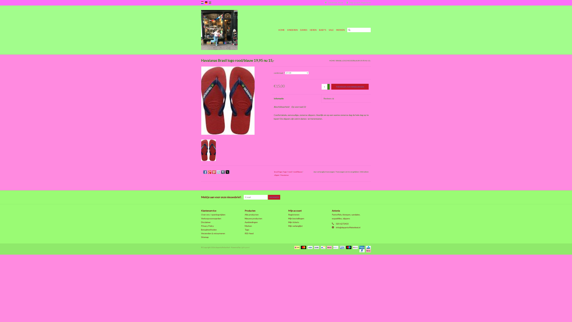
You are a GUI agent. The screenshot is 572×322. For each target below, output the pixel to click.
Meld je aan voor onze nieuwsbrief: (221, 197)
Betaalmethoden (209, 229)
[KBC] (368, 247)
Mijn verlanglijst (295, 226)
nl (202, 2)
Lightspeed (245, 247)
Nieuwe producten (253, 218)
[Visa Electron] (342, 247)
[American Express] (361, 247)
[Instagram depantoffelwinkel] (368, 197)
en (210, 2)
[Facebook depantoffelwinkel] (337, 197)
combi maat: (279, 73)
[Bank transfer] (316, 247)
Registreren (293, 214)
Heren (313, 30)
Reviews (329, 98)
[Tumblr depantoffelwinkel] (363, 197)
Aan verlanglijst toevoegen (324, 172)
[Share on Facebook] (205, 172)
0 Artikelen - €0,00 (335, 2)
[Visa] (309, 247)
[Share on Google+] (209, 172)
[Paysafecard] (335, 247)
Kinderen (292, 30)
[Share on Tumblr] (223, 172)
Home (281, 30)
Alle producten (252, 214)
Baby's (322, 30)
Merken (340, 30)
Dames (303, 30)
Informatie (279, 98)
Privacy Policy (207, 226)
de (206, 2)
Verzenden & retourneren (213, 233)
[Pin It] (214, 172)
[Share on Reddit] (218, 172)
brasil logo (278, 172)
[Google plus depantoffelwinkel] (347, 197)
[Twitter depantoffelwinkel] (342, 197)
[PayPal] (361, 250)
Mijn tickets (293, 222)
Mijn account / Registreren (360, 2)
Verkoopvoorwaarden (211, 218)
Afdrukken (364, 172)
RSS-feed (249, 233)
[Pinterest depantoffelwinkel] (352, 197)
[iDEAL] (296, 247)
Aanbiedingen (251, 222)
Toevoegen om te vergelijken (347, 172)
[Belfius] (355, 247)
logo (285, 172)
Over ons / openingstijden (213, 214)
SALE (331, 30)
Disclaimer (206, 222)
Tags (247, 229)
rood (290, 172)
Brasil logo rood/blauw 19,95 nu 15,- (353, 60)
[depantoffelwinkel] (225, 30)
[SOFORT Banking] (329, 247)
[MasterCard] (303, 247)
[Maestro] (348, 247)
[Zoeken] (349, 30)
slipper (276, 175)
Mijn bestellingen (296, 218)
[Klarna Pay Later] (368, 250)
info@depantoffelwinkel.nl (348, 227)
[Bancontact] (323, 247)
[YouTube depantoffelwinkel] (358, 197)
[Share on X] (227, 172)
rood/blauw (297, 172)
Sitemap (205, 237)
